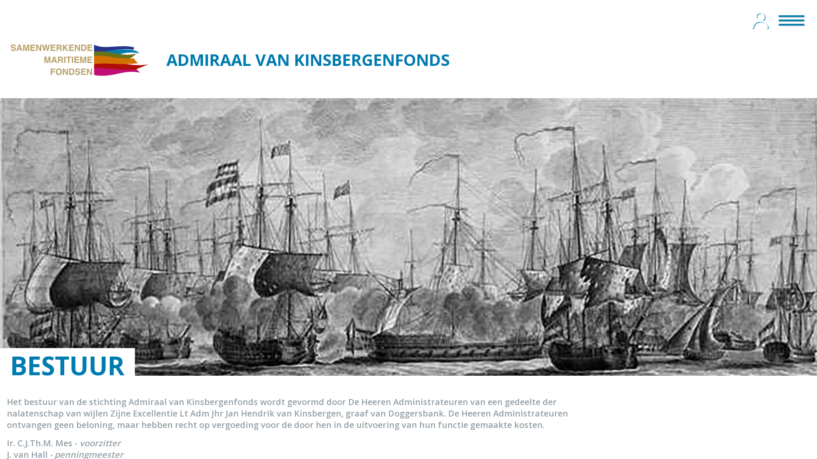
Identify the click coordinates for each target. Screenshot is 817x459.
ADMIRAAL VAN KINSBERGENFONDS (308, 59)
